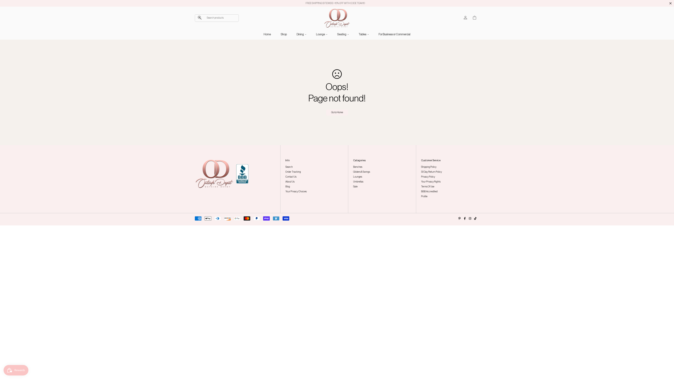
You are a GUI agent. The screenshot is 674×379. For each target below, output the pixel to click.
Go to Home (337, 112)
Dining (300, 34)
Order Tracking (293, 172)
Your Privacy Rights (431, 182)
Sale (355, 186)
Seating (341, 34)
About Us (290, 182)
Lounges (357, 177)
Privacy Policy (428, 177)
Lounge (320, 34)
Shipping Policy (429, 167)
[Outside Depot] (337, 18)
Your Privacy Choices (296, 191)
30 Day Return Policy (431, 172)
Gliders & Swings (361, 172)
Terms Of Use (427, 186)
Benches (357, 167)
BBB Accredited (429, 191)
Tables (362, 34)
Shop (284, 34)
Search (289, 167)
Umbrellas (358, 182)
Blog (287, 186)
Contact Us (290, 177)
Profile (424, 196)
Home (267, 34)
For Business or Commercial (394, 34)
